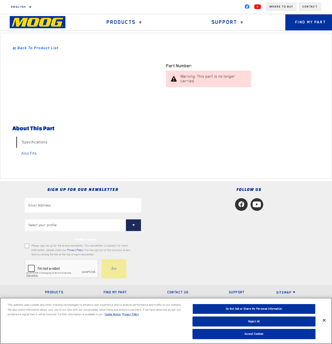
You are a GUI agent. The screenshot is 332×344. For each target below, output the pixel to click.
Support (224, 22)
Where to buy (281, 6)
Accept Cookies (254, 333)
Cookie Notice (113, 314)
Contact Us (178, 292)
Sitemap (283, 292)
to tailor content (85, 239)
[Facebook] (247, 7)
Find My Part (115, 292)
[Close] (324, 320)
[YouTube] (257, 7)
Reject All (254, 321)
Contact (309, 6)
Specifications (35, 142)
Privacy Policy (75, 250)
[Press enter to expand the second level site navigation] (140, 22)
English (18, 7)
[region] (166, 321)
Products (121, 22)
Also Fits (29, 153)
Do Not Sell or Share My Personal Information (254, 308)
